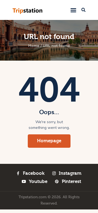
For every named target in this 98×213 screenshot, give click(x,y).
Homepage (49, 140)
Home (33, 45)
